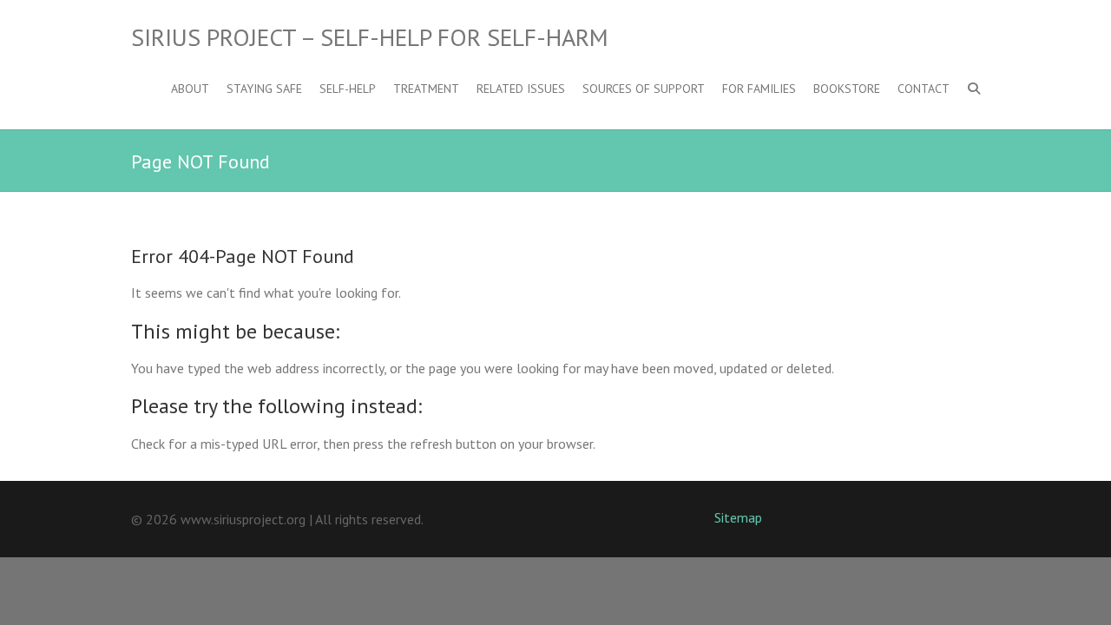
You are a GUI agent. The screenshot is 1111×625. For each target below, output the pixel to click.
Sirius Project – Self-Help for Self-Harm (369, 37)
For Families (759, 88)
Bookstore (846, 88)
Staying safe (264, 88)
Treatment (426, 88)
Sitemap (738, 517)
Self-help (347, 88)
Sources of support (643, 88)
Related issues (521, 88)
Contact (923, 88)
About (190, 88)
